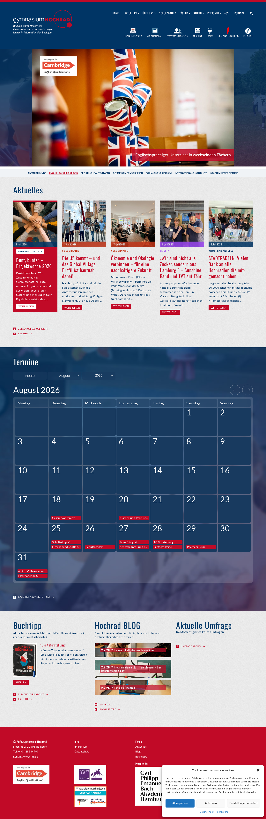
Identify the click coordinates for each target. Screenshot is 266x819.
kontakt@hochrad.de (25, 756)
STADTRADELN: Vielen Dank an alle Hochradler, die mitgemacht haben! (228, 267)
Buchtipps (141, 756)
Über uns (148, 13)
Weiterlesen (26, 306)
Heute (30, 376)
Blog (138, 751)
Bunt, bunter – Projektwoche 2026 (34, 262)
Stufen (198, 13)
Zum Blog (105, 704)
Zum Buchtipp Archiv (31, 694)
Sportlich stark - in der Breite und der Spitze (192, 154)
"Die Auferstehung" (53, 644)
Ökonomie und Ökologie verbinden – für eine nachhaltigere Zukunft (132, 263)
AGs (226, 13)
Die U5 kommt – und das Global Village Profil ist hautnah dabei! (81, 267)
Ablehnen (211, 803)
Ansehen (21, 682)
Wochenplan (155, 36)
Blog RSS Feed (108, 709)
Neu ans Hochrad (228, 36)
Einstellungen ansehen (243, 803)
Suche (250, 13)
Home (116, 13)
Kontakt (239, 13)
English (248, 36)
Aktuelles (131, 13)
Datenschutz (207, 811)
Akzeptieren (180, 803)
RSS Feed (23, 333)
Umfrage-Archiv (191, 646)
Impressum (222, 811)
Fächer (184, 13)
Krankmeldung (133, 36)
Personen (213, 13)
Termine (198, 36)
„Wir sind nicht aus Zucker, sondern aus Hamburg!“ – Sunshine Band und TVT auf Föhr (181, 267)
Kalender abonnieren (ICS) (34, 597)
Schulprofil (166, 13)
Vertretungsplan (177, 36)
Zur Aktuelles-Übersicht (33, 329)
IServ (210, 36)
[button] (258, 770)
